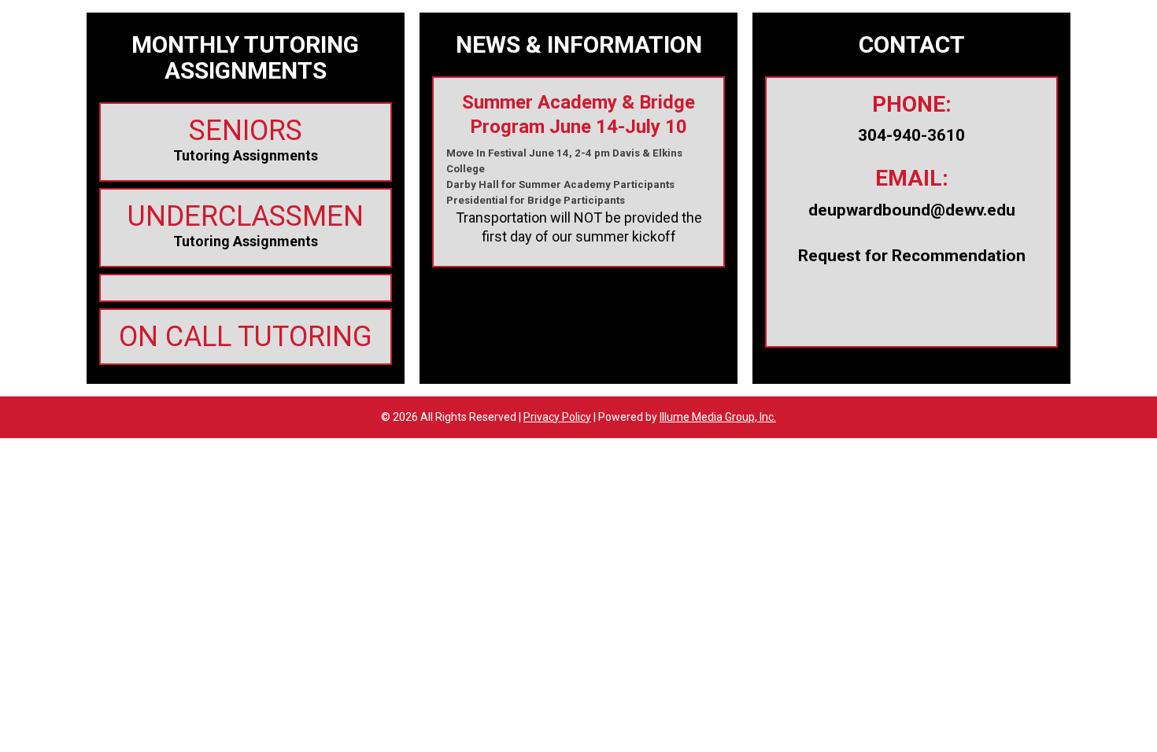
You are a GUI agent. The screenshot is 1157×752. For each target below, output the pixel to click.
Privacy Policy (557, 417)
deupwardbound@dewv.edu (911, 210)
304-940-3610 (911, 135)
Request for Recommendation (912, 255)
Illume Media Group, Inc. (718, 417)
